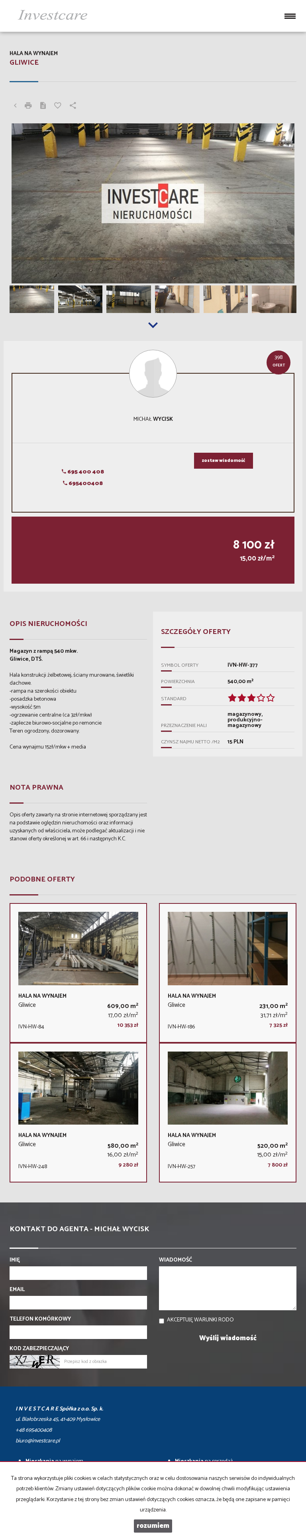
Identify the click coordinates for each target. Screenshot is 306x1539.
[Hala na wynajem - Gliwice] (78, 973)
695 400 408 (85, 472)
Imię (15, 1260)
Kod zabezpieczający (39, 1349)
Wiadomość (175, 1260)
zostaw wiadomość (223, 460)
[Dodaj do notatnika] (58, 106)
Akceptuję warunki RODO (200, 1320)
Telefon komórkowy (40, 1319)
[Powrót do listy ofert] (15, 106)
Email (17, 1290)
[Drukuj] (28, 106)
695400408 (85, 483)
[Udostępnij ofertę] (72, 106)
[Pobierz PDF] (43, 106)
